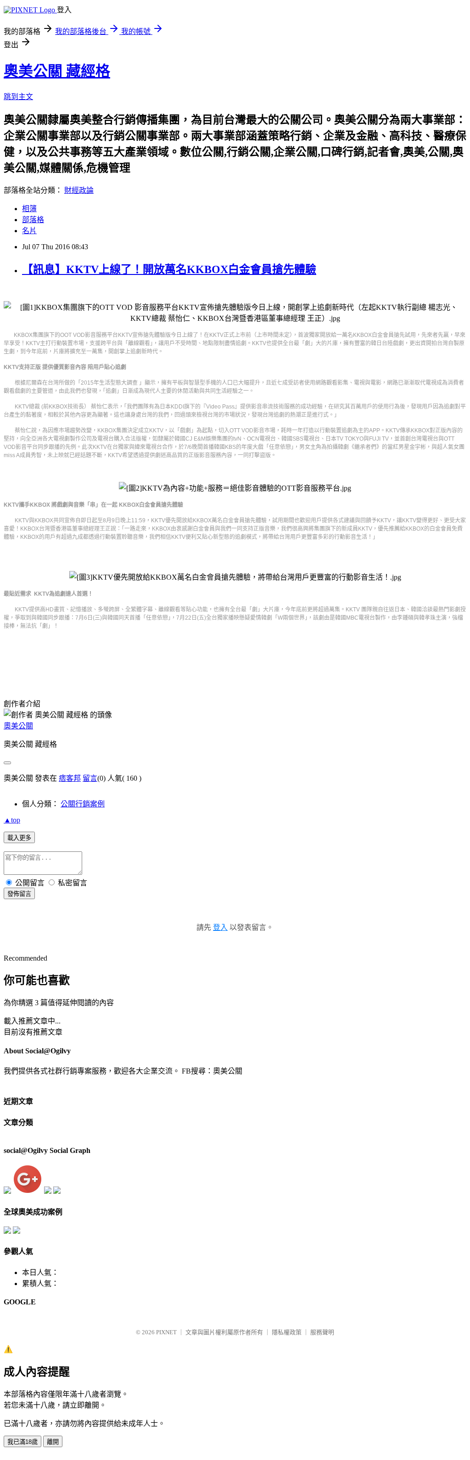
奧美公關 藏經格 (57, 71)
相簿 (29, 209)
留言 (90, 778)
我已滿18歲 (22, 1441)
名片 (29, 231)
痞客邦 (70, 778)
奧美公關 (18, 726)
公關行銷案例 (83, 804)
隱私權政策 (287, 1332)
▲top (12, 820)
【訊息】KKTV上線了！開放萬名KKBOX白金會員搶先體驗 (169, 269)
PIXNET (166, 1332)
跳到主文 (18, 97)
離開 (53, 1441)
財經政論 (79, 190)
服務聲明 (322, 1332)
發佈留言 (19, 893)
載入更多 (19, 837)
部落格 (33, 220)
